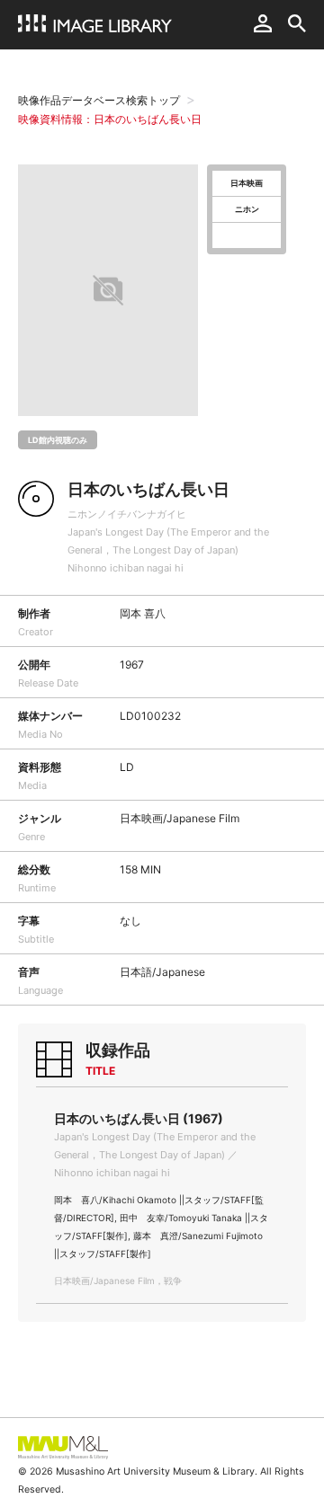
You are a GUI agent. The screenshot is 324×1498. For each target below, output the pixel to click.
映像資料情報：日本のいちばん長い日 (110, 119)
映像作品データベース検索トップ (99, 100)
